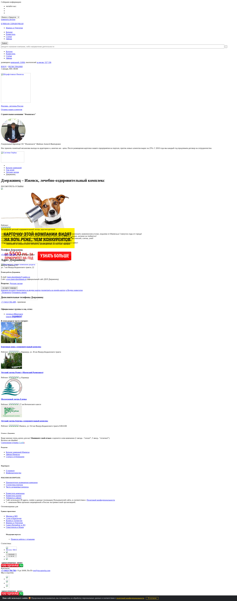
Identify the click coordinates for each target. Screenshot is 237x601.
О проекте (10, 471)
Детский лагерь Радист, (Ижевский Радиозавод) (22, 372)
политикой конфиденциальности (130, 598)
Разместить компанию (15, 493)
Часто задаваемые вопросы (17, 487)
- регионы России (12, 106)
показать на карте (8, 290)
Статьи (9, 36)
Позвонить (6, 292)
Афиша (9, 39)
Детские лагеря (12, 172)
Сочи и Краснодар (13, 518)
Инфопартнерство (13, 473)
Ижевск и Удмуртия (14, 28)
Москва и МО (12, 516)
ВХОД (3, 67)
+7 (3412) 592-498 (8, 302)
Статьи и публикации (15, 457)
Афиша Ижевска (13, 454)
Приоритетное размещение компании (22, 482)
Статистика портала (14, 485)
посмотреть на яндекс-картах (28, 290)
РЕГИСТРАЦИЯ (15, 67)
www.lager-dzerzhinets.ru (16, 279)
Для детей (10, 170)
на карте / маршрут (9, 288)
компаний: (18, 62)
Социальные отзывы (13, 443)
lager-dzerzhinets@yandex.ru (18, 277)
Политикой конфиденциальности (101, 500)
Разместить (10, 34)
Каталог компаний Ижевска (18, 452)
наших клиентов (11, 109)
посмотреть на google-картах (53, 290)
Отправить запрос (19, 292)
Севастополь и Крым (15, 527)
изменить (8, 19)
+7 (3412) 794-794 (8, 570)
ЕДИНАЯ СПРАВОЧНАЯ (12, 24)
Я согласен (152, 598)
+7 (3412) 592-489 (8, 255)
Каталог (9, 32)
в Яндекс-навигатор (74, 290)
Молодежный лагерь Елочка (14, 399)
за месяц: (44, 62)
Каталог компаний (14, 168)
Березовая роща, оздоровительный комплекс (21, 347)
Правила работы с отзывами (23, 539)
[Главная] (6, 165)
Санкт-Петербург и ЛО (15, 525)
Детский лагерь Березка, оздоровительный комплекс (24, 421)
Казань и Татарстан (14, 521)
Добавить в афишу (14, 498)
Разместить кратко (13, 496)
